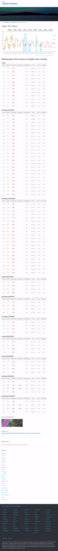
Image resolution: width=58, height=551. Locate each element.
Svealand (7, 22)
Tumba (36, 519)
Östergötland (4, 499)
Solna (26, 512)
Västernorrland (4, 490)
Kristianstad (37, 521)
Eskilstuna (27, 509)
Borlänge (36, 516)
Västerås (5, 523)
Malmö (4, 514)
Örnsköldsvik (48, 523)
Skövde (36, 528)
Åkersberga (48, 521)
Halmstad (27, 514)
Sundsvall (27, 528)
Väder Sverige (10, 3)
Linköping (5, 528)
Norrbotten (4, 474)
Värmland (3, 485)
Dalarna (3, 455)
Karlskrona (48, 509)
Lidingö (36, 514)
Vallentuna (48, 530)
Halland (3, 462)
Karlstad (26, 519)
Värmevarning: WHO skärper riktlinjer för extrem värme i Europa (20, 433)
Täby (26, 526)
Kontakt (4, 538)
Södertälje (15, 528)
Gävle (14, 523)
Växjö (26, 516)
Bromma (27, 521)
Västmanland (4, 492)
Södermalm (5, 521)
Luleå (35, 512)
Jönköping (3, 467)
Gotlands (3, 458)
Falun (35, 526)
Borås (14, 526)
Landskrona (48, 526)
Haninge (15, 521)
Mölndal (26, 523)
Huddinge (15, 514)
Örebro (3, 497)
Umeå (14, 519)
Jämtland (3, 465)
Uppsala (3, 483)
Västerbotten (4, 488)
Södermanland (4, 481)
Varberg (47, 519)
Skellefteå (48, 512)
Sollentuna (5, 519)
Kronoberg (3, 471)
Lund (14, 516)
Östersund (27, 530)
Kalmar (3, 469)
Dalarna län (14, 22)
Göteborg (5, 512)
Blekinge (3, 453)
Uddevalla (48, 514)
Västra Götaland (5, 495)
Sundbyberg (48, 516)
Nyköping (48, 528)
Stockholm (3, 478)
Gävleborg (3, 460)
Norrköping (15, 512)
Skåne (2, 476)
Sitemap (10, 538)
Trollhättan (36, 509)
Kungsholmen (16, 530)
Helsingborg (5, 530)
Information (4, 431)
